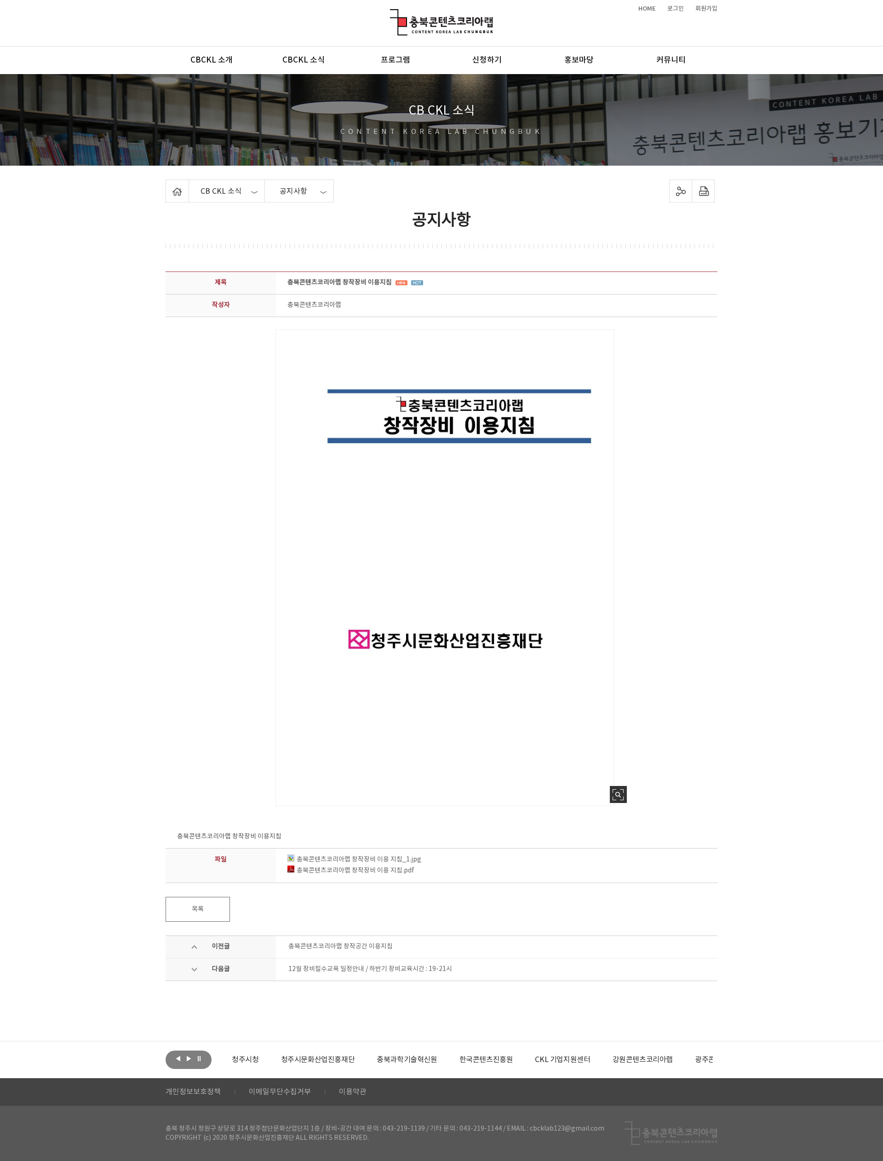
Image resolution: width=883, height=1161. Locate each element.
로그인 (675, 8)
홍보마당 (579, 60)
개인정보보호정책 (193, 1092)
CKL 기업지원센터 (562, 1060)
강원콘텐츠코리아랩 (643, 1060)
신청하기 (487, 60)
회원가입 (706, 8)
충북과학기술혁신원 (407, 1060)
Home (168, 185)
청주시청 (245, 1060)
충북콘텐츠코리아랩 (392, 14)
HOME (647, 8)
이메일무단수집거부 (280, 1092)
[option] (245, 1060)
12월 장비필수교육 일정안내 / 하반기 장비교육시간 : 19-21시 (370, 969)
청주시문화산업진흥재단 (318, 1060)
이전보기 (178, 1058)
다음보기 (188, 1058)
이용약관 (353, 1092)
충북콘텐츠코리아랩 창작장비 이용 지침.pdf (355, 870)
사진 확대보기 (618, 794)
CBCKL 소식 (303, 60)
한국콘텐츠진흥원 (486, 1060)
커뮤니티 (671, 60)
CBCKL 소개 (211, 60)
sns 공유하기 (681, 191)
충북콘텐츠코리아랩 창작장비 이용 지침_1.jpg (359, 859)
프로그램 (395, 60)
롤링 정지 (199, 1058)
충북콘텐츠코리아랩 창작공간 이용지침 (340, 946)
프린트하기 (703, 191)
